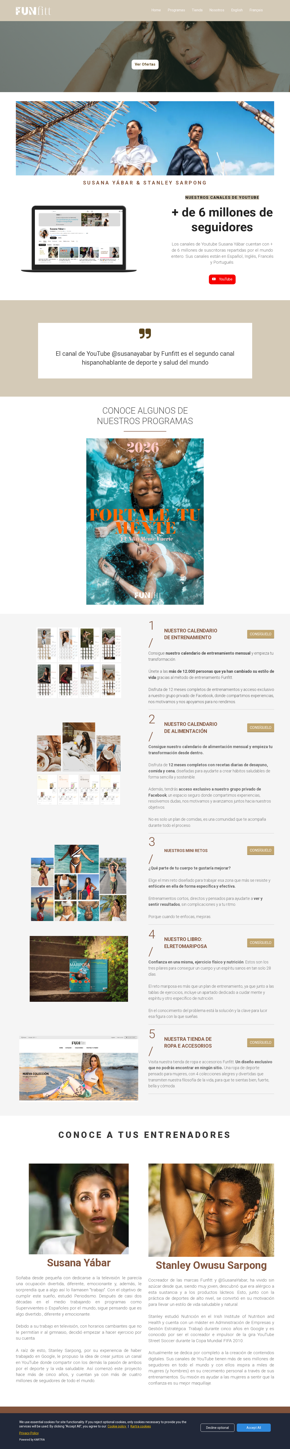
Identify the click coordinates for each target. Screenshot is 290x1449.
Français (256, 10)
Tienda (197, 10)
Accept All (253, 1427)
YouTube (225, 279)
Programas (176, 10)
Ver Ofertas (145, 64)
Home (156, 10)
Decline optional (217, 1427)
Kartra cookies (140, 1426)
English (237, 10)
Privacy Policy (29, 1433)
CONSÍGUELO (260, 634)
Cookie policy (117, 1426)
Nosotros (216, 10)
